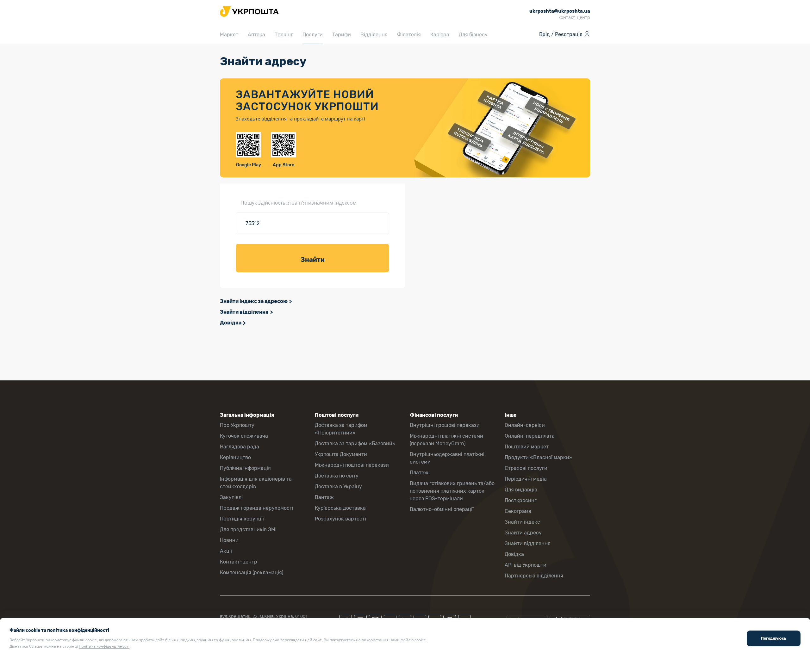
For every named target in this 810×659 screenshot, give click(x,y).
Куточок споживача (244, 436)
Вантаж (324, 497)
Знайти (313, 259)
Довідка (230, 323)
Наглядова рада (239, 447)
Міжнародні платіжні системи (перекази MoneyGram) (446, 440)
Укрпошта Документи (341, 454)
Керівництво (235, 457)
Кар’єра (439, 35)
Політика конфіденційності (104, 646)
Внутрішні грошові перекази (445, 425)
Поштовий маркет (527, 447)
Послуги (312, 35)
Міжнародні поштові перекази (352, 465)
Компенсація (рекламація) (251, 573)
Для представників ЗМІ (248, 530)
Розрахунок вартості (340, 519)
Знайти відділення (244, 312)
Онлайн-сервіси (525, 425)
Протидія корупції (242, 519)
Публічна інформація (245, 468)
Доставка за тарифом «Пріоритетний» (341, 429)
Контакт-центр (238, 562)
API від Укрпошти (525, 565)
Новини (229, 540)
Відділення (374, 35)
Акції (226, 551)
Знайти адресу (523, 533)
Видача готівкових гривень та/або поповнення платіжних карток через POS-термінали (452, 491)
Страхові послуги (526, 468)
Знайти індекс (522, 522)
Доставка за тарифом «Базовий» (355, 443)
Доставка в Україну (338, 486)
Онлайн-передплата (530, 436)
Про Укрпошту (237, 425)
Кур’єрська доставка (340, 508)
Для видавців (521, 490)
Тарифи (341, 35)
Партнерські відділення (534, 576)
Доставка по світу (336, 476)
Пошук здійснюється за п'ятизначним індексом (298, 203)
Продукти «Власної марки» (538, 457)
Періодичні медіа (526, 479)
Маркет (229, 35)
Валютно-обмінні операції (442, 509)
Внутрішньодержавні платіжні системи (447, 458)
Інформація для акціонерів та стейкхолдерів (256, 483)
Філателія (409, 35)
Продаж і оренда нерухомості (256, 508)
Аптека (256, 35)
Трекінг (284, 35)
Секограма (518, 511)
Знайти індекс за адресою (254, 301)
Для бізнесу (473, 35)
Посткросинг (521, 500)
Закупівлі (231, 497)
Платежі (420, 473)
